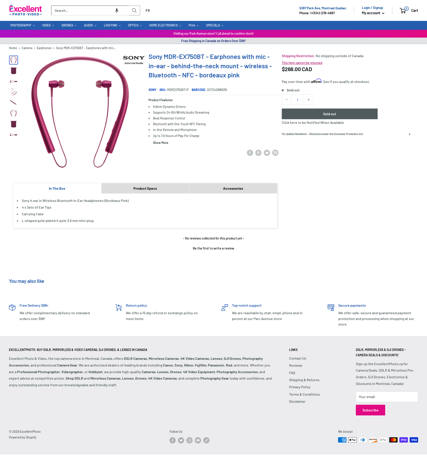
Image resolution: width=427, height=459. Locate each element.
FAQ (292, 372)
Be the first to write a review (213, 248)
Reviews (295, 365)
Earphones (44, 48)
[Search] (134, 10)
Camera (27, 48)
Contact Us (297, 358)
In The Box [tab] (57, 188)
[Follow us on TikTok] (206, 440)
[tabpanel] (145, 211)
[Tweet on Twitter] (267, 152)
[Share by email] (275, 152)
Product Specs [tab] (145, 188)
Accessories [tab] (233, 188)
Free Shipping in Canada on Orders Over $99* (213, 41)
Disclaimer (297, 401)
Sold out (329, 114)
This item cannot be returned (302, 63)
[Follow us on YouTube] (198, 440)
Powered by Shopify (22, 437)
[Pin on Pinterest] (258, 152)
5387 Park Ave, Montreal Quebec (322, 8)
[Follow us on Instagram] (189, 440)
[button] (116, 10)
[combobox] (90, 10)
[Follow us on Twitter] (181, 440)
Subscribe (371, 410)
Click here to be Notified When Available (313, 122)
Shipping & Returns (304, 380)
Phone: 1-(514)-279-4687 (317, 13)
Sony (152, 90)
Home (13, 48)
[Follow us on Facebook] (172, 440)
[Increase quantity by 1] (308, 100)
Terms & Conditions (304, 394)
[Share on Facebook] (250, 152)
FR (148, 10)
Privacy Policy (299, 387)
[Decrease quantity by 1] (286, 100)
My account (371, 12)
